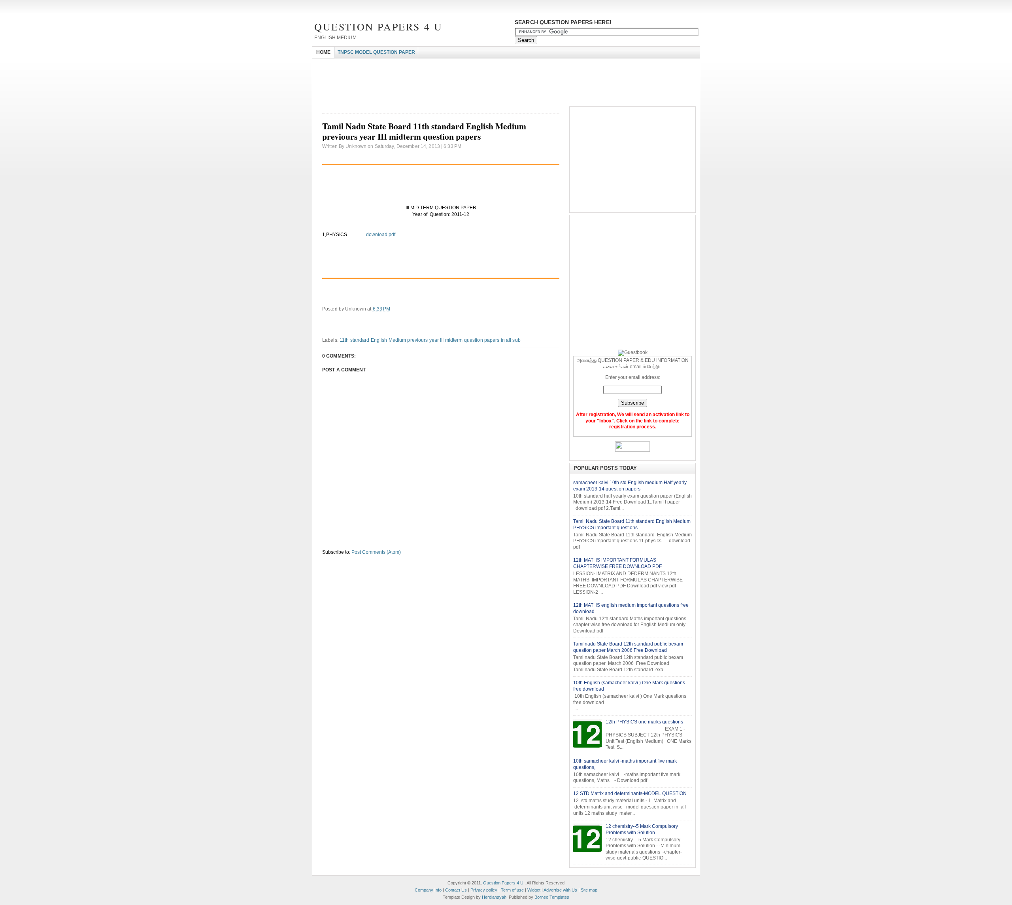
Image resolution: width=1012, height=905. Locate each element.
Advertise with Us (560, 890)
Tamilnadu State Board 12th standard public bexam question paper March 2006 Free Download (628, 647)
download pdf (380, 234)
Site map (589, 890)
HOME (323, 52)
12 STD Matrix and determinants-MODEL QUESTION (630, 793)
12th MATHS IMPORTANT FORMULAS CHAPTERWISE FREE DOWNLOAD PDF (617, 563)
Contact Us (456, 890)
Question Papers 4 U (378, 26)
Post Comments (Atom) (376, 552)
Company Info (428, 890)
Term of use (512, 890)
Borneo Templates (551, 897)
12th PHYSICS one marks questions (644, 722)
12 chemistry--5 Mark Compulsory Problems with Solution (642, 829)
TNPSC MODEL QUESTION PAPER (376, 52)
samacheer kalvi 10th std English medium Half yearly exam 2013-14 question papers (630, 486)
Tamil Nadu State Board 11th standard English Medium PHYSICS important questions (632, 524)
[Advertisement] (456, 65)
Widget (533, 890)
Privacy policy (483, 890)
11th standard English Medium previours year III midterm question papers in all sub (430, 340)
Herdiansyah (494, 897)
